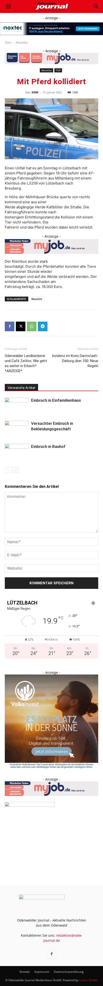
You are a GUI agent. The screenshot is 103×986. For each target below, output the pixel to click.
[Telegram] (42, 326)
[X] (20, 326)
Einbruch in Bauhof (48, 446)
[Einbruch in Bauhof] (17, 452)
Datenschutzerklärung (69, 972)
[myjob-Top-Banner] (51, 58)
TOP (58, 70)
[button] (8, 6)
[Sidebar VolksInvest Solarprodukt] (51, 767)
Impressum (41, 972)
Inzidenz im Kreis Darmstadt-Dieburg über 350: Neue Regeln (75, 361)
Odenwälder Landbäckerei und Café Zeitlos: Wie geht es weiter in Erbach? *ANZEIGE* (26, 363)
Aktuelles (22, 42)
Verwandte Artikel (21, 388)
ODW (35, 92)
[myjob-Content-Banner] (51, 246)
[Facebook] (9, 326)
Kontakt (25, 972)
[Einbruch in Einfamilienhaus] (17, 406)
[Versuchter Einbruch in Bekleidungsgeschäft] (17, 429)
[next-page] (15, 470)
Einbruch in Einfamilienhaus (56, 400)
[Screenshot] (51, 28)
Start (8, 42)
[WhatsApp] (31, 326)
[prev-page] (8, 470)
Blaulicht (36, 299)
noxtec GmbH (88, 980)
